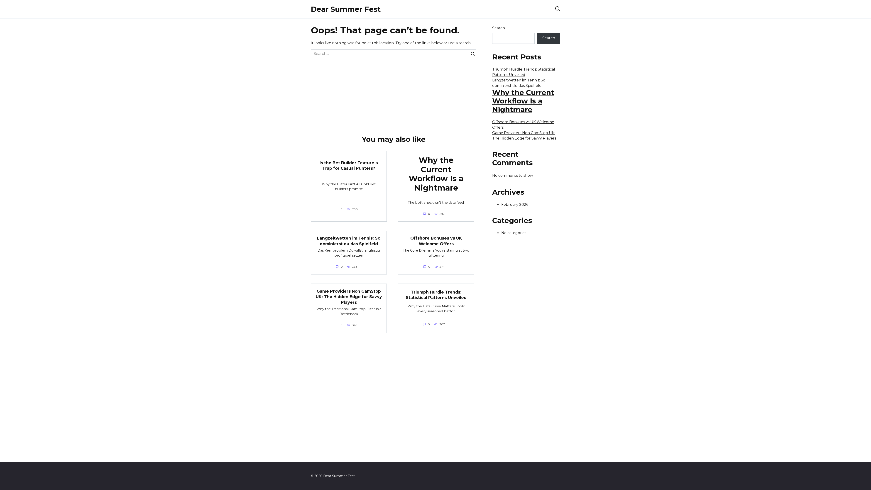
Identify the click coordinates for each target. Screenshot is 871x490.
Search (498, 28)
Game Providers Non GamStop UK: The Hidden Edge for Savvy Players (349, 296)
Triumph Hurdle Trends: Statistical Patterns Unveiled (436, 295)
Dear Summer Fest (346, 9)
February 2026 (514, 204)
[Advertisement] (393, 92)
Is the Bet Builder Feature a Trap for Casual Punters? (349, 165)
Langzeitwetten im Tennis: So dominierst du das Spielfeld (348, 241)
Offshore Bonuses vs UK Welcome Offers (436, 241)
